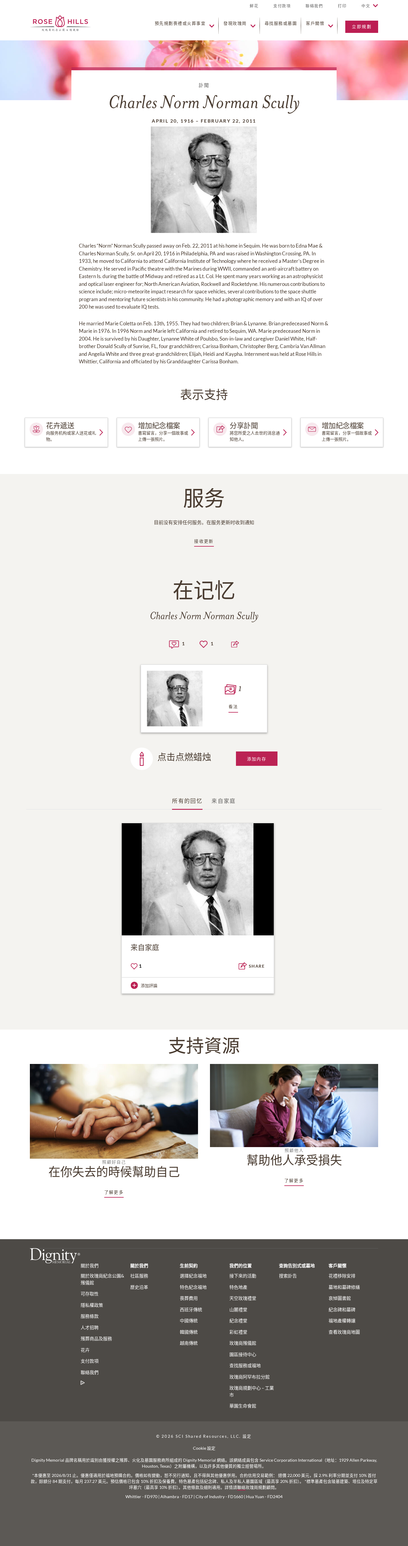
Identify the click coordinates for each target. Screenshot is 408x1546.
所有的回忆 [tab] (187, 801)
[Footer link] (83, 1383)
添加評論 (149, 985)
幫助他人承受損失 (294, 1157)
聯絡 (241, 1487)
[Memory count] (174, 643)
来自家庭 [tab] (223, 801)
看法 (233, 706)
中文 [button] (365, 5)
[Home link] (60, 22)
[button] (342, 8)
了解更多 (114, 1192)
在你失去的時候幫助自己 (114, 1169)
